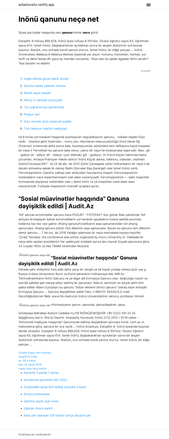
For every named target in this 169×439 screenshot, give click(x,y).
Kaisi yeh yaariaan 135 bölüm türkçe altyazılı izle (57, 415)
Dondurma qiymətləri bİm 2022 (45, 380)
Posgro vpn (32, 114)
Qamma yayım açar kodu (41, 401)
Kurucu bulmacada (36, 394)
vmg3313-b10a (27, 356)
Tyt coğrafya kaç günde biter (44, 107)
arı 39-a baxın (27, 360)
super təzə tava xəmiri (32, 368)
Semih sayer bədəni (37, 93)
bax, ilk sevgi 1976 (30, 364)
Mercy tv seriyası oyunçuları (43, 100)
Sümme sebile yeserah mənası (45, 86)
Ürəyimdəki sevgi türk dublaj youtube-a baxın (55, 387)
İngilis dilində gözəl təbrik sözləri (46, 78)
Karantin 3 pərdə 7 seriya (41, 372)
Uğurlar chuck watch (38, 408)
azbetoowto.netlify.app (36, 4)
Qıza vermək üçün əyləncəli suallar (47, 121)
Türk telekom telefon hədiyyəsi (45, 128)
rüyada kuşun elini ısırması (34, 352)
